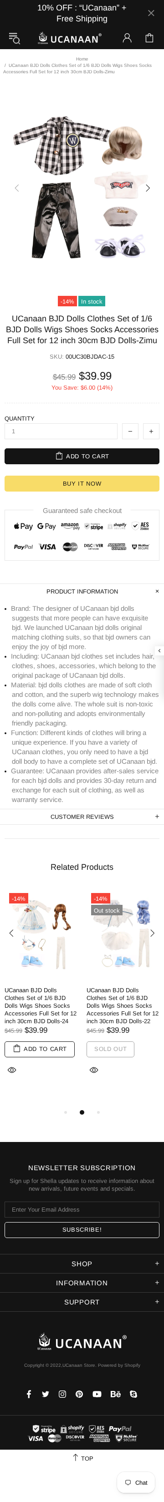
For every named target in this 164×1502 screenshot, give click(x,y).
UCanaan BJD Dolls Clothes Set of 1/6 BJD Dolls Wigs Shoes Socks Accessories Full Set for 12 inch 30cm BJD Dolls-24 (41, 1006)
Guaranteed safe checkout (82, 510)
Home (82, 58)
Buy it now (82, 483)
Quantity (20, 418)
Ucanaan (69, 38)
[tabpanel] (41, 993)
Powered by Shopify (119, 1365)
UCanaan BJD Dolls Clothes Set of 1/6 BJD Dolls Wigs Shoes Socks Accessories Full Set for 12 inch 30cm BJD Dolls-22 (123, 1006)
